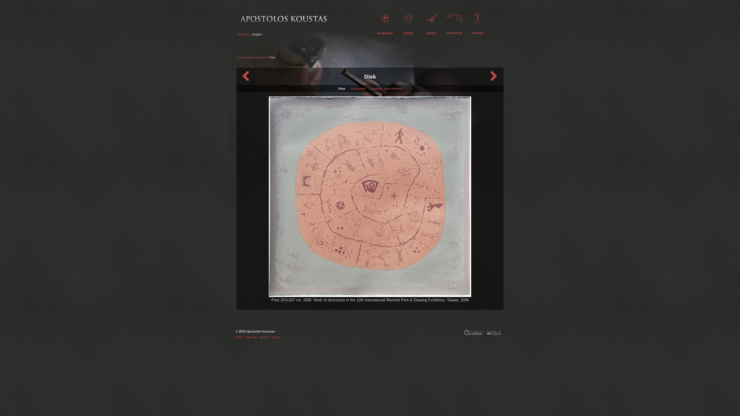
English (257, 34)
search (264, 337)
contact (477, 33)
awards (262, 57)
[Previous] (246, 76)
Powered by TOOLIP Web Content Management (495, 333)
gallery (431, 33)
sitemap (251, 337)
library (408, 33)
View (341, 88)
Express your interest (386, 88)
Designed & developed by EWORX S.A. (473, 333)
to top (276, 337)
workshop (454, 33)
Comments (358, 88)
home (240, 57)
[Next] (494, 76)
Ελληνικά (243, 34)
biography (385, 33)
